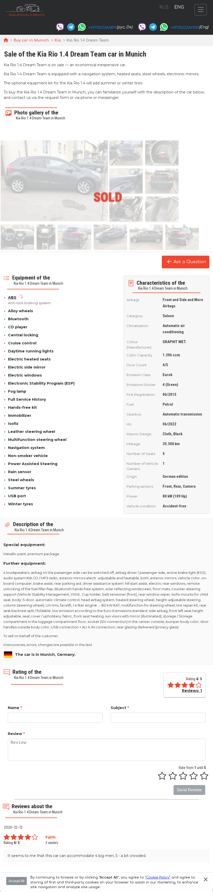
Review (16, 733)
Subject (120, 707)
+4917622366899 (102, 28)
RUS (164, 7)
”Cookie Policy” (157, 877)
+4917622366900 (184, 28)
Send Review (189, 790)
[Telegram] (71, 27)
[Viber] (60, 27)
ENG (179, 7)
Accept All (16, 881)
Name (15, 707)
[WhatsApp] (82, 27)
